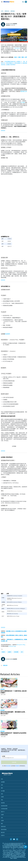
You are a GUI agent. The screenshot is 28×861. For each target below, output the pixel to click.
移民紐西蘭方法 (18, 63)
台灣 (26, 57)
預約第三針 (24, 91)
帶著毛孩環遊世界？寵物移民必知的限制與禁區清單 (13, 734)
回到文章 (5, 665)
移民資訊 (13, 11)
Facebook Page (12, 646)
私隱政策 (15, 858)
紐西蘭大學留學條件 (11, 64)
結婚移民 (9, 651)
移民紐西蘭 (16, 651)
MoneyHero (17, 48)
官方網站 (23, 102)
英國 (22, 57)
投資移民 (7, 334)
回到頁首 (3, 130)
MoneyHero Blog (21, 644)
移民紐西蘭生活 (9, 63)
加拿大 (15, 57)
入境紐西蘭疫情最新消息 (10, 61)
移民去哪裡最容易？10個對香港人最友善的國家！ (14, 692)
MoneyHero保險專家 (11, 23)
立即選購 (14, 446)
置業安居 (7, 11)
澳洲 (19, 57)
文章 (2, 11)
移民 (22, 651)
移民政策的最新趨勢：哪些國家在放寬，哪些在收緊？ (13, 712)
